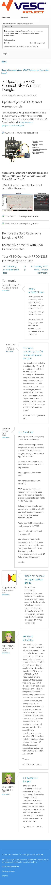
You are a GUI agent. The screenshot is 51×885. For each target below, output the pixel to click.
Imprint (5, 875)
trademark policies (12, 862)
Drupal (40, 854)
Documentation (14, 70)
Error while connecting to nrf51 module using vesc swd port (33, 353)
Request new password (25, 23)
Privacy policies (8, 871)
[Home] (24, 7)
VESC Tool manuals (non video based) (24, 71)
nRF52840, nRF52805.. (28, 638)
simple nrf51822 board (36, 290)
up (25, 268)
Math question (10, 40)
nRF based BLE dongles (30, 780)
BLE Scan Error (25, 432)
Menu (4, 61)
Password (25, 17)
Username (6, 17)
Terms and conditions (10, 866)
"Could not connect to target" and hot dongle (34, 579)
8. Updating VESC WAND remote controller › (39, 269)
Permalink (5, 290)
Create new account (9, 23)
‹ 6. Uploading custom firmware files (11, 269)
